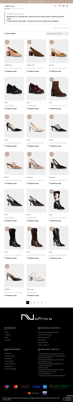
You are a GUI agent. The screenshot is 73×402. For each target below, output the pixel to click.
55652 (6, 140)
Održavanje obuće (9, 356)
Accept (67, 399)
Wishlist (60, 5)
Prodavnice (7, 334)
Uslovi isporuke (8, 366)
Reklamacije (7, 353)
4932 (50, 102)
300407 (51, 65)
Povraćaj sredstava (9, 363)
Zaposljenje (7, 340)
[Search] (55, 6)
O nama (6, 332)
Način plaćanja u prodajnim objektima (48, 332)
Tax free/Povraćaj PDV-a (45, 334)
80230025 (30, 177)
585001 (51, 140)
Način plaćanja (42, 340)
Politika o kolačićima (43, 345)
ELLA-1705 (30, 289)
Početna (8, 8)
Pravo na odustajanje (10, 369)
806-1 (6, 214)
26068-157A (8, 65)
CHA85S (7, 289)
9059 (50, 214)
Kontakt (6, 337)
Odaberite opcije (11, 71)
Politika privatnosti (43, 342)
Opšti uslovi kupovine (44, 337)
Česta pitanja (8, 358)
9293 (50, 252)
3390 (5, 102)
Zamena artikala (9, 361)
